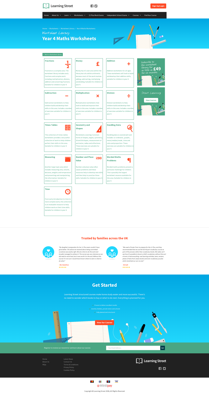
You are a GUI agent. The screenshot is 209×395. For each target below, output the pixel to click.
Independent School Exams (117, 15)
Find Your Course (150, 15)
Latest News (68, 359)
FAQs (44, 364)
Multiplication (82, 92)
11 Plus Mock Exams (96, 15)
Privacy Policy (69, 367)
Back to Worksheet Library (53, 54)
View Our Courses (104, 322)
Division (111, 92)
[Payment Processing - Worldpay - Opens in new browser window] (104, 385)
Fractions (49, 60)
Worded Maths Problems (114, 159)
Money (79, 60)
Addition (111, 60)
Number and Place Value (85, 159)
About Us (55, 15)
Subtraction (50, 92)
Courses (136, 15)
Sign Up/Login (158, 6)
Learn (66, 15)
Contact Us (68, 362)
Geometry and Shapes (83, 127)
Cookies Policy (69, 370)
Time (47, 189)
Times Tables (51, 125)
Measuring (50, 157)
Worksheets (78, 15)
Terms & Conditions (71, 364)
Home (46, 15)
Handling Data (114, 125)
